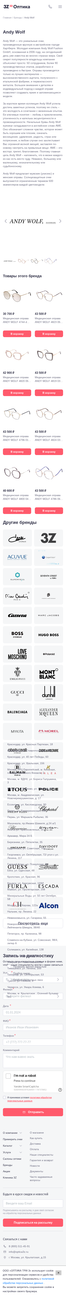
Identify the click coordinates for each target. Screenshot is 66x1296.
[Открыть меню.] (60, 7)
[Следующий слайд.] (60, 221)
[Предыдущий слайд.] (6, 221)
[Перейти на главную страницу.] (17, 6)
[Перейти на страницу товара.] (17, 309)
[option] (33, 744)
